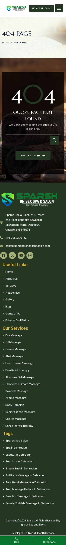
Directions (49, 542)
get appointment (42, 8)
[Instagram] (29, 255)
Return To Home (33, 155)
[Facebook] (3, 255)
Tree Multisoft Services (41, 533)
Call (16, 542)
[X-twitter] (12, 255)
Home (5, 42)
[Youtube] (21, 255)
